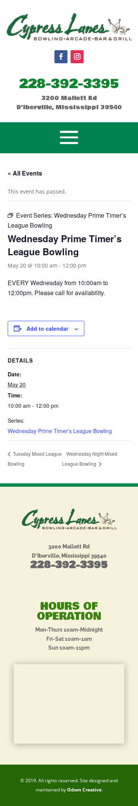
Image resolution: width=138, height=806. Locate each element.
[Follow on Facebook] (60, 56)
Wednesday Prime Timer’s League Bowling (60, 431)
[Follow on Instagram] (77, 56)
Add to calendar (47, 328)
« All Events (25, 173)
